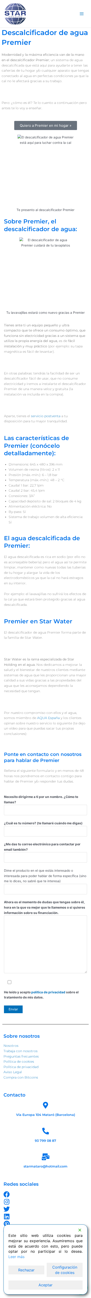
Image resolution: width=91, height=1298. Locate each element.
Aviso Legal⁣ (13, 1072)
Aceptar (45, 1285)
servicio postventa (45, 416)
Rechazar (26, 1270)
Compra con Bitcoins (21, 1077)
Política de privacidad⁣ (21, 1067)
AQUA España (48, 718)
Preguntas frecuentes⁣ (21, 1056)
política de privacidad (48, 992)
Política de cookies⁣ (19, 1061)
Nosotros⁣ (11, 1046)
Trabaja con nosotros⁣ (21, 1051)
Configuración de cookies (64, 1270)
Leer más (16, 1256)
